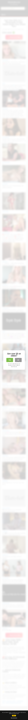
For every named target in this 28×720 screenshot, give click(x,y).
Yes (10, 360)
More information (14, 718)
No (18, 360)
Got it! (14, 715)
